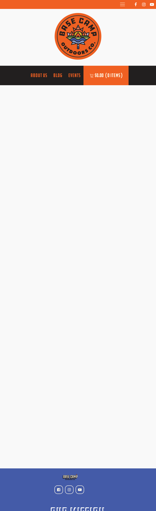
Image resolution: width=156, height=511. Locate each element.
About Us (38, 75)
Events (74, 75)
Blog (57, 75)
